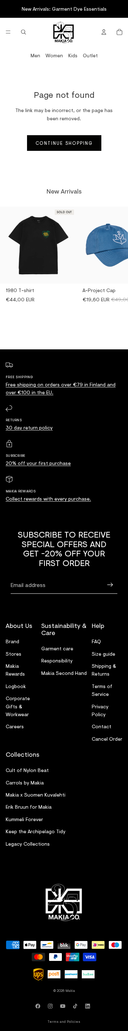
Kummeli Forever (24, 819)
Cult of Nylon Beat (27, 770)
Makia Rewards (15, 669)
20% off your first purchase (38, 463)
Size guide (103, 653)
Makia (70, 990)
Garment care (57, 648)
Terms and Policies (64, 1021)
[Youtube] (64, 1006)
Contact (101, 726)
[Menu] (8, 32)
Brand (12, 641)
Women (54, 55)
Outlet (90, 55)
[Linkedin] (89, 1006)
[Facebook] (39, 1006)
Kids (73, 55)
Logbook (16, 686)
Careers (15, 726)
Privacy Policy (100, 710)
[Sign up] (110, 585)
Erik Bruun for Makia (29, 807)
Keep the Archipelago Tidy (35, 831)
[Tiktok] (76, 1006)
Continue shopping (64, 143)
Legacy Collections (28, 843)
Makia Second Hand (64, 673)
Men (35, 55)
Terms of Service (102, 690)
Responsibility (57, 661)
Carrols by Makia (25, 782)
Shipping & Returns (104, 669)
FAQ (96, 641)
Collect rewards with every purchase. (48, 498)
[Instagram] (51, 1006)
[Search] (23, 32)
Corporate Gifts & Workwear (18, 706)
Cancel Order (107, 738)
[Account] (104, 32)
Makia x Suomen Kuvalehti (35, 795)
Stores (13, 653)
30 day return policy (29, 427)
